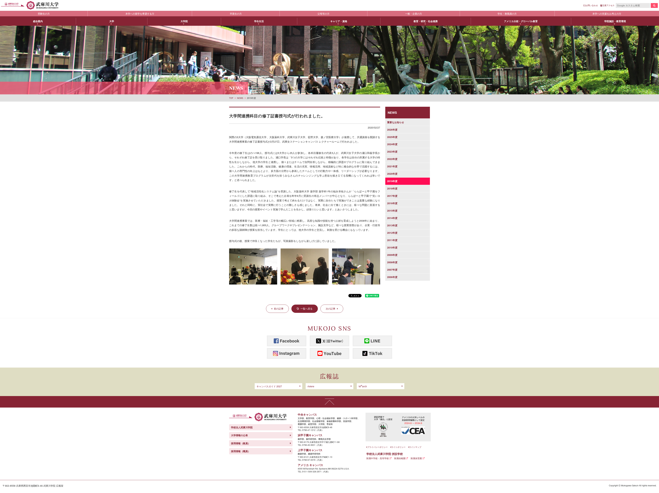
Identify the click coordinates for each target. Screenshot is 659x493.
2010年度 (392, 247)
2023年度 (392, 151)
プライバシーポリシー (377, 446)
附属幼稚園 (399, 458)
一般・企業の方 (413, 13)
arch (363, 386)
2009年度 (392, 255)
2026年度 (392, 129)
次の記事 (330, 308)
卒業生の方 (236, 13)
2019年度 (392, 181)
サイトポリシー (398, 446)
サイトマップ (415, 446)
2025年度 (392, 137)
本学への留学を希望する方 (139, 13)
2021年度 (392, 166)
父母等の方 (323, 13)
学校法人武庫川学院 (242, 427)
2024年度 (392, 144)
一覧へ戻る (306, 308)
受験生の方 (44, 13)
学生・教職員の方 (507, 13)
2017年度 (392, 196)
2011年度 (392, 240)
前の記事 (279, 308)
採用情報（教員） (240, 443)
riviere (311, 386)
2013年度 (392, 225)
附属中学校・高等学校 (377, 458)
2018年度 (392, 188)
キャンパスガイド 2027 (269, 386)
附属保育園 (416, 458)
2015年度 (392, 210)
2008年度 (392, 262)
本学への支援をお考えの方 (606, 13)
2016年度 (392, 203)
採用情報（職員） (240, 451)
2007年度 (392, 269)
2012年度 (392, 232)
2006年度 (392, 277)
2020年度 (392, 173)
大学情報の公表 (239, 435)
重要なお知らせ (395, 122)
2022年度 (392, 159)
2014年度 (392, 218)
